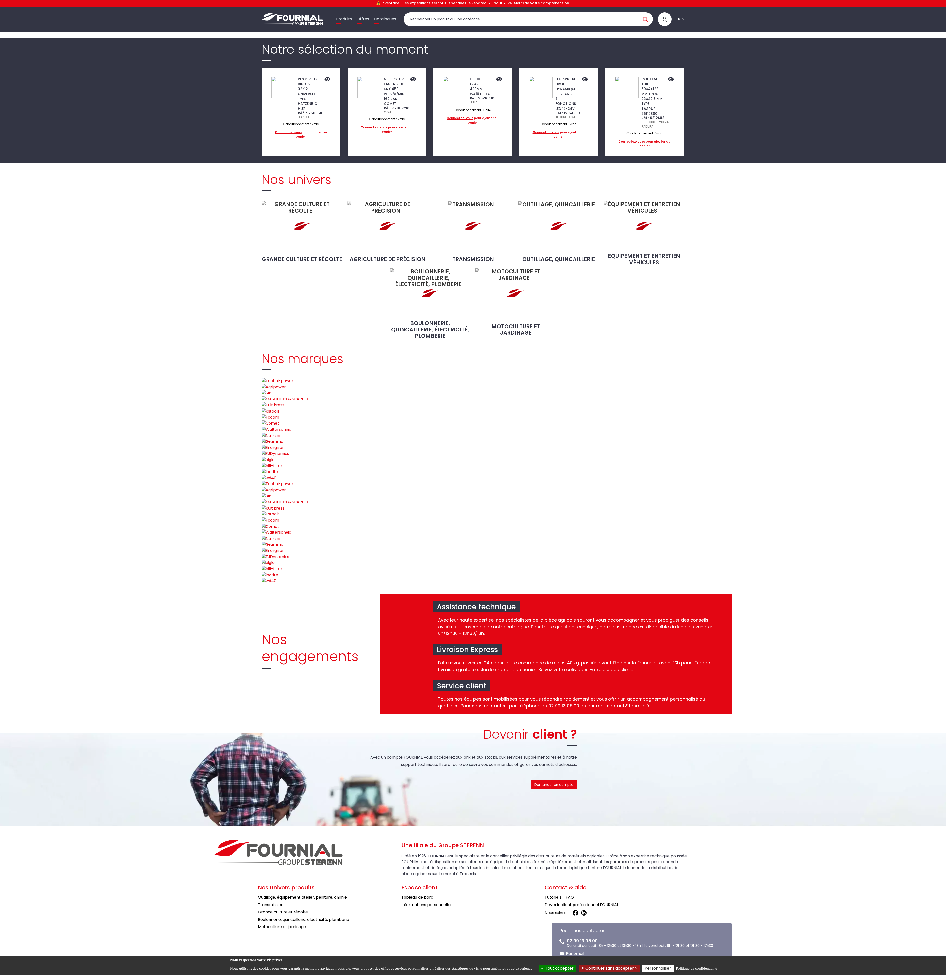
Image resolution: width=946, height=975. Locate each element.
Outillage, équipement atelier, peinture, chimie (302, 897)
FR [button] (678, 19)
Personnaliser (658, 968)
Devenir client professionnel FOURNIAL (582, 905)
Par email (575, 953)
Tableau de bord (417, 897)
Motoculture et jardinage (515, 330)
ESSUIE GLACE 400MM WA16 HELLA (480, 86)
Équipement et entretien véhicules (644, 259)
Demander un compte (553, 784)
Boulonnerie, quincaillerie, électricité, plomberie (430, 329)
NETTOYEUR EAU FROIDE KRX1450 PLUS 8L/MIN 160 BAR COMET (394, 91)
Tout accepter (559, 968)
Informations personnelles (426, 905)
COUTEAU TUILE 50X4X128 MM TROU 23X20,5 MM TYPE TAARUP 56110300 (652, 96)
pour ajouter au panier (301, 134)
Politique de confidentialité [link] (696, 968)
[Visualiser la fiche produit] (327, 79)
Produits (344, 19)
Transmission (473, 259)
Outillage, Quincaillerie (558, 259)
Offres (363, 19)
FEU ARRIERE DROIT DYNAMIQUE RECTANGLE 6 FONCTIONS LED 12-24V (566, 94)
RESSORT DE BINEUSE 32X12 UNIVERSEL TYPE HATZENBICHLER (308, 94)
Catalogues (385, 19)
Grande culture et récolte (302, 259)
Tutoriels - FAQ (559, 897)
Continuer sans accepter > (610, 968)
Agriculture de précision (387, 259)
